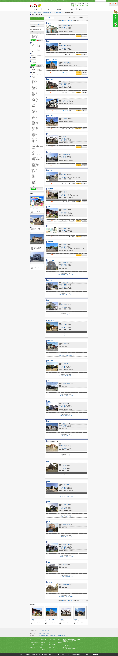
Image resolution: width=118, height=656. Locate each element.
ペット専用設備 (35, 78)
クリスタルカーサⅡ (34, 208)
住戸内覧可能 (34, 166)
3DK (32, 49)
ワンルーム (34, 44)
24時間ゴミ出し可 (35, 165)
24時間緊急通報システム (36, 159)
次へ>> (84, 20)
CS (33, 149)
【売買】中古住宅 (51, 639)
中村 (66, 118)
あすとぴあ (68, 262)
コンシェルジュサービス (36, 168)
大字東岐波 (54, 631)
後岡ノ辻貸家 (49, 280)
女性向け (34, 106)
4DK (39, 50)
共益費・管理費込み (35, 37)
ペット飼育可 (34, 77)
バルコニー (34, 115)
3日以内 (33, 70)
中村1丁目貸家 (50, 115)
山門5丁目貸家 (50, 241)
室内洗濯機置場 (35, 109)
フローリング (34, 110)
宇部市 (64, 25)
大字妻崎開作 (68, 383)
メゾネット (34, 112)
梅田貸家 (49, 300)
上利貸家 (49, 401)
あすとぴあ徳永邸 (50, 260)
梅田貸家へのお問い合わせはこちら (66, 314)
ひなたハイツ (33, 227)
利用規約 (32, 644)
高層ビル (34, 180)
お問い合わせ (59, 639)
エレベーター (34, 118)
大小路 (67, 403)
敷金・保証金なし (35, 35)
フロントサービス (35, 164)
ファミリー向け (35, 107)
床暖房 (33, 142)
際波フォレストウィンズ (52, 59)
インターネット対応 (36, 154)
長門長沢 (66, 157)
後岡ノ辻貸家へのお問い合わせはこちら (66, 294)
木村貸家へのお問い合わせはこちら (66, 395)
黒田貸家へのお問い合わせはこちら (66, 496)
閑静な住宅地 (34, 82)
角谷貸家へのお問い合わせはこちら (66, 476)
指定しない (34, 69)
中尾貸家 (49, 562)
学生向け (34, 104)
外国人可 (34, 100)
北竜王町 (69, 100)
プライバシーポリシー (34, 642)
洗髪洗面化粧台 (35, 138)
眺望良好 (34, 94)
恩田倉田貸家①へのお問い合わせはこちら (66, 355)
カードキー (34, 98)
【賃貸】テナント (43, 642)
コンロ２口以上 (35, 127)
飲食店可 (34, 181)
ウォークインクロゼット (36, 145)
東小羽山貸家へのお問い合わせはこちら (66, 596)
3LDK (39, 49)
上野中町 (43, 631)
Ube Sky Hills (33, 246)
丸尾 (65, 265)
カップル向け (34, 105)
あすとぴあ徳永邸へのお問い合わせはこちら (66, 274)
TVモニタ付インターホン (37, 157)
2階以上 (33, 170)
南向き (33, 176)
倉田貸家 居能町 (50, 79)
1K (38, 44)
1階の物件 (34, 171)
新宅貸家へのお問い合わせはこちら (66, 556)
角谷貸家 (49, 461)
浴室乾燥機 (34, 134)
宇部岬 (65, 45)
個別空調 (34, 183)
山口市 (49, 630)
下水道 (33, 186)
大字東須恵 (68, 154)
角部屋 (33, 177)
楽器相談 (34, 80)
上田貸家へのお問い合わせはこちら (66, 435)
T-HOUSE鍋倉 (50, 188)
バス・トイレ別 (35, 132)
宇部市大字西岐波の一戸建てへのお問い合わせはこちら (66, 455)
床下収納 (34, 144)
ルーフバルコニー (35, 116)
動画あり (39, 74)
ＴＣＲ (48, 97)
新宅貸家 (49, 541)
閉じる (95, 654)
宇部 (65, 63)
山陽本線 (62, 63)
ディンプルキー (35, 160)
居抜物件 (34, 182)
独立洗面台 (34, 140)
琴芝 (65, 28)
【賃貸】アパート (43, 644)
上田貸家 (49, 421)
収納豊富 (34, 148)
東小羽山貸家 (49, 582)
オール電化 (34, 117)
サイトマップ (32, 645)
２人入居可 (34, 88)
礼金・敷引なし (34, 36)
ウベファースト (33, 264)
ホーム (31, 639)
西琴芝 (59, 631)
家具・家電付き (35, 123)
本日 (39, 69)
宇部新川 (65, 27)
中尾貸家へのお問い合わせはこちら (66, 576)
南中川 (66, 159)
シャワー (34, 139)
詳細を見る (78, 36)
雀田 (65, 468)
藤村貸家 (49, 41)
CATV (33, 152)
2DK (39, 46)
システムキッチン (35, 129)
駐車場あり (34, 169)
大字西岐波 (68, 282)
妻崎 (65, 156)
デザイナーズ (34, 83)
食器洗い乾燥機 (35, 128)
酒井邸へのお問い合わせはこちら (66, 536)
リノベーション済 (35, 84)
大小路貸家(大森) (50, 320)
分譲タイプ (34, 92)
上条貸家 (49, 206)
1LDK (39, 45)
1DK (32, 45)
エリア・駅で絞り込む (37, 21)
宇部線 (62, 27)
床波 (65, 264)
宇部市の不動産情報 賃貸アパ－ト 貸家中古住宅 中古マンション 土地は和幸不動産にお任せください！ (71, 641)
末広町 (67, 43)
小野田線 (62, 101)
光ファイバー (34, 153)
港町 (66, 564)
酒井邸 (48, 521)
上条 (66, 209)
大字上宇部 (68, 323)
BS (33, 151)
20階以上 (34, 174)
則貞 (50, 631)
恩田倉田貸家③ (50, 360)
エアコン (34, 141)
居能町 (67, 81)
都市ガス (34, 184)
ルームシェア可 (35, 103)
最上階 (33, 175)
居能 (65, 83)
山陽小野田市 (65, 100)
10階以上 (34, 172)
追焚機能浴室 (34, 133)
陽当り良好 (34, 81)
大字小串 (67, 25)
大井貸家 (49, 152)
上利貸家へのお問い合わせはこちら (66, 415)
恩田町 (67, 343)
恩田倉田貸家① (50, 340)
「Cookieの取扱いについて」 (79, 654)
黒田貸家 (49, 481)
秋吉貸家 (49, 23)
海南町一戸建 (49, 170)
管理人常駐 (34, 93)
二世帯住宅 (34, 95)
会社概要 (32, 640)
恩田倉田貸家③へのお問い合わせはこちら (66, 375)
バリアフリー (34, 89)
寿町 (69, 631)
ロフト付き (34, 111)
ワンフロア (34, 178)
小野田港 (66, 101)
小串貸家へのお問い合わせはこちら (66, 516)
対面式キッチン (35, 130)
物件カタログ (32, 647)
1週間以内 (40, 70)
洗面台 (33, 136)
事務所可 (34, 87)
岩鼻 (65, 86)
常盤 (65, 267)
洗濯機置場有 (34, 124)
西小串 (40, 631)
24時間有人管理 (35, 163)
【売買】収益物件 (51, 647)
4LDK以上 (33, 51)
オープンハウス (35, 99)
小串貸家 (49, 501)
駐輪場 (33, 121)
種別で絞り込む (37, 24)
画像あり (33, 74)
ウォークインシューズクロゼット (37, 147)
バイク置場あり (35, 122)
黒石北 (67, 423)
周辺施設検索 (59, 642)
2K (32, 46)
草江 (65, 46)
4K (32, 50)
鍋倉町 (67, 191)
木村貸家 (49, 380)
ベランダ (34, 113)
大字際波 (67, 62)
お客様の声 (59, 640)
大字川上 (67, 584)
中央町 (47, 631)
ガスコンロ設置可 (35, 101)
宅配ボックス (34, 158)
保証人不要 (34, 86)
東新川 (65, 48)
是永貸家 (49, 133)
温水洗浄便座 (34, 135)
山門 (66, 244)
